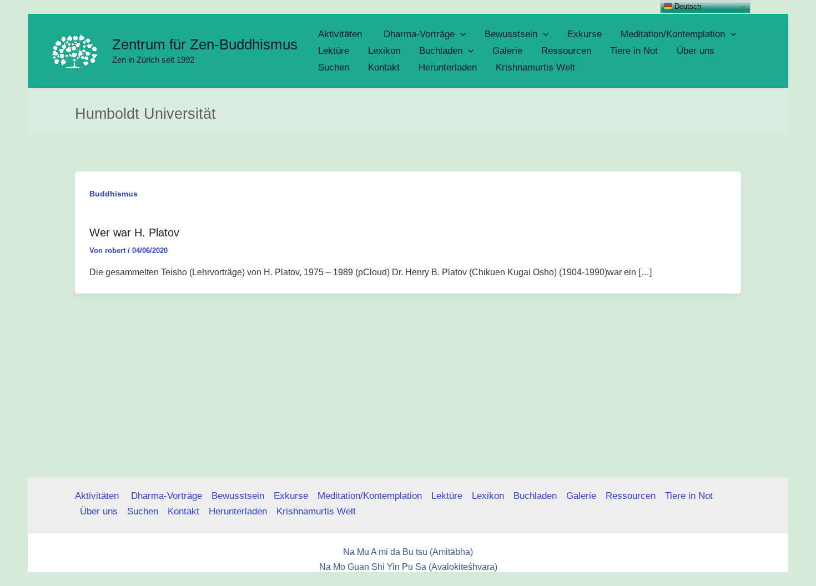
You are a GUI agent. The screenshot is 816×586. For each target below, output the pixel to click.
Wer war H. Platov (134, 232)
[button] (460, 34)
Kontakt (183, 511)
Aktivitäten (98, 496)
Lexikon (488, 496)
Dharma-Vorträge (166, 496)
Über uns (99, 511)
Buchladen (535, 496)
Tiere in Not (689, 496)
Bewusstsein (237, 496)
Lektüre (446, 496)
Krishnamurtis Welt (316, 511)
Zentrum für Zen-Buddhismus (205, 44)
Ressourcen (631, 496)
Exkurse (291, 496)
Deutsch (686, 6)
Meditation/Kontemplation (370, 496)
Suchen (142, 511)
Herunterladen (238, 511)
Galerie (581, 496)
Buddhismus (113, 193)
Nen (509, 581)
